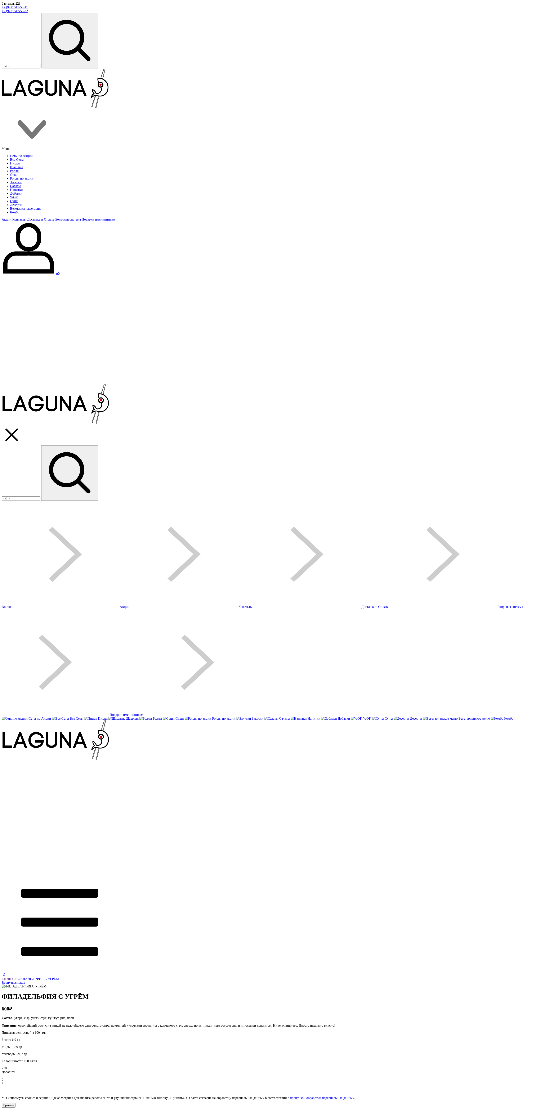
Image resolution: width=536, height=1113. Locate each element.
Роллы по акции (21, 178)
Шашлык (16, 167)
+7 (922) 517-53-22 (15, 11)
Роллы (14, 171)
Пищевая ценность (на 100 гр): (24, 1032)
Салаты (15, 186)
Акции (7, 219)
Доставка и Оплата (40, 219)
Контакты (19, 219)
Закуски (16, 182)
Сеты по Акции (21, 156)
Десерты (16, 205)
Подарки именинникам (98, 219)
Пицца (15, 163)
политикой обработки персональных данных (322, 1098)
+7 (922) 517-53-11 (15, 7)
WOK (14, 197)
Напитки (16, 189)
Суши (14, 174)
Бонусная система (68, 219)
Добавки (16, 193)
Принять (8, 1105)
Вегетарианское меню (25, 208)
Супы (14, 201)
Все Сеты (17, 159)
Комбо (14, 212)
